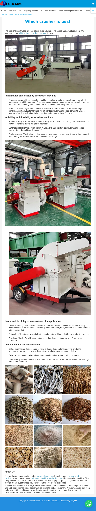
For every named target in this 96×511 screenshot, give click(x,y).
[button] (88, 504)
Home (4, 15)
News (11, 15)
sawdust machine (45, 476)
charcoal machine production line (47, 478)
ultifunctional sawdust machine (32, 33)
